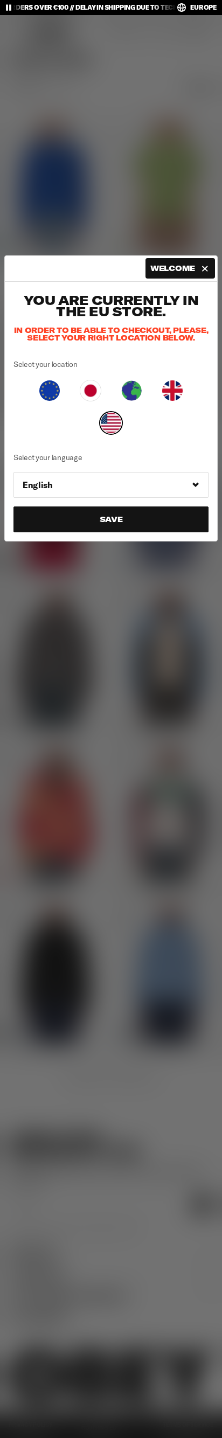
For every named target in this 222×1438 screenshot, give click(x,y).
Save (111, 519)
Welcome (172, 268)
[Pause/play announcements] (8, 7)
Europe (203, 7)
